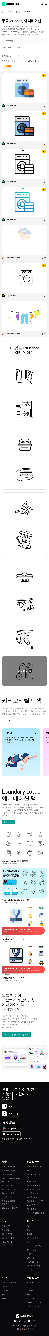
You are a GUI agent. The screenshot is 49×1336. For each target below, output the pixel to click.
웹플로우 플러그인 (34, 1166)
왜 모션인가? (7, 1242)
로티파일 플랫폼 (9, 1166)
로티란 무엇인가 (33, 1238)
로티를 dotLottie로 (34, 1201)
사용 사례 (6, 1230)
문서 (28, 1226)
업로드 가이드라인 (34, 1306)
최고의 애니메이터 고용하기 (17, 1034)
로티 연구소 (31, 1249)
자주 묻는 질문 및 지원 (35, 1246)
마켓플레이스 (7, 1197)
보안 (28, 1286)
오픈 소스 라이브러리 (35, 1213)
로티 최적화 (31, 1209)
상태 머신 (30, 1257)
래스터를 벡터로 (33, 1189)
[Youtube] (29, 1321)
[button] (24, 40)
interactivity (7, 47)
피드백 (5, 1286)
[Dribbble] (34, 1321)
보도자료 (6, 1290)
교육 (28, 1230)
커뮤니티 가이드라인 (35, 1302)
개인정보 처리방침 (34, 1282)
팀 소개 (5, 1294)
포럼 (28, 1242)
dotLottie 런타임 (33, 1265)
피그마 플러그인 (9, 1174)
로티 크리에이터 (9, 1170)
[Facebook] (15, 1321)
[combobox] (17, 61)
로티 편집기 (7, 1185)
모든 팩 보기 (8, 822)
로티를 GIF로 (31, 1197)
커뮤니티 (30, 1253)
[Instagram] (19, 1321)
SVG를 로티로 (32, 1193)
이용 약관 (30, 1290)
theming (18, 47)
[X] (24, 1321)
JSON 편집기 (31, 1205)
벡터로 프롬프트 (33, 1185)
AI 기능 (29, 1269)
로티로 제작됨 (8, 1238)
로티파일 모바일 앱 (10, 1189)
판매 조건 (30, 1294)
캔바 (28, 1170)
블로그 (29, 1234)
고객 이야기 (7, 1234)
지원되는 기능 (32, 1261)
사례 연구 (6, 1226)
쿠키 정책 (30, 1298)
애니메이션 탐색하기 (11, 1208)
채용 (4, 1298)
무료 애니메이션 (9, 1193)
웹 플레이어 (31, 1181)
